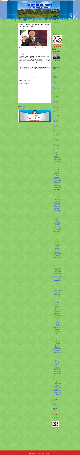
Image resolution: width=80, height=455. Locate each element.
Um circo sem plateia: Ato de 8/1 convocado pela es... (58, 394)
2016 (54, 405)
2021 (54, 399)
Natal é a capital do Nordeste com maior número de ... (58, 220)
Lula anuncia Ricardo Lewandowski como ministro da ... (57, 289)
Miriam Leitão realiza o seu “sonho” (57, 356)
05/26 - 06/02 (55, 125)
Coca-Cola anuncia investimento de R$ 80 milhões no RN (57, 214)
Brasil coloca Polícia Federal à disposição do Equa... (57, 324)
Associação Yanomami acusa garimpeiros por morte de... (57, 339)
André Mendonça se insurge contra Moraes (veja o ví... (57, 358)
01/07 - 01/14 (55, 150)
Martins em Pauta (55, 417)
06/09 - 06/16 (55, 122)
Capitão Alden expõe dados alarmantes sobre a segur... (57, 186)
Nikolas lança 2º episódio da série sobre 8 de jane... (58, 239)
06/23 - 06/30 (55, 120)
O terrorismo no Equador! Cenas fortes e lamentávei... (57, 257)
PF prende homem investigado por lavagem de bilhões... (57, 387)
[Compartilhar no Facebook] (34, 77)
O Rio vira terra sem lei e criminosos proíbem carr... (57, 199)
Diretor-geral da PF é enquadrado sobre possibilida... (58, 272)
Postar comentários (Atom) (23, 106)
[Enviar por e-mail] (31, 77)
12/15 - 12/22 (55, 88)
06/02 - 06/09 (55, 124)
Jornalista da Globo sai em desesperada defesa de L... (57, 179)
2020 (54, 400)
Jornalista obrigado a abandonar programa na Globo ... (57, 231)
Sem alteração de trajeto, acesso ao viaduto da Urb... (57, 286)
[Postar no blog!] (32, 77)
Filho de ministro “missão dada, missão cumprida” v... (57, 306)
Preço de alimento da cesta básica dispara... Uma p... (58, 277)
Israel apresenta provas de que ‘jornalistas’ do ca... (57, 212)
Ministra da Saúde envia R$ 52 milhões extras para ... (57, 314)
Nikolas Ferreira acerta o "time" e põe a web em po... (57, 256)
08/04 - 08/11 (55, 112)
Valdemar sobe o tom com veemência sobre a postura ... (57, 294)
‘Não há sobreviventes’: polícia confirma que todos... (57, 222)
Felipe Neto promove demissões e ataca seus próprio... (57, 248)
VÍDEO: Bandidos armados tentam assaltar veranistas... (57, 379)
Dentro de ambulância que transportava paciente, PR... (57, 268)
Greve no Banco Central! (57, 246)
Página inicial (35, 104)
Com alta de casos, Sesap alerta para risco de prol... (57, 282)
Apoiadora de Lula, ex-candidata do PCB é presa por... (57, 229)
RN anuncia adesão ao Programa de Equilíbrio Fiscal (57, 385)
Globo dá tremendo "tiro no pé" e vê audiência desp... (58, 252)
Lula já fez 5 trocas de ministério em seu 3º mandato (57, 167)
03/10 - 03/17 (55, 139)
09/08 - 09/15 (55, 106)
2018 (54, 403)
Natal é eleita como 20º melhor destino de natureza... (57, 328)
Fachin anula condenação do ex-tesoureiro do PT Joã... (57, 326)
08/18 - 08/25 (55, 110)
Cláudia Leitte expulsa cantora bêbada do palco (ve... (57, 263)
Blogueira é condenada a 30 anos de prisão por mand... (57, 371)
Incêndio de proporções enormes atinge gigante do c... (57, 156)
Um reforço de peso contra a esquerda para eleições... (57, 237)
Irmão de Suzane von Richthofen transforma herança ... (58, 245)
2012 (54, 410)
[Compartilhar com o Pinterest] (34, 77)
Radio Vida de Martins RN (55, 67)
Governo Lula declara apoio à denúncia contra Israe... (57, 317)
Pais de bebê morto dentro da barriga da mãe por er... (57, 181)
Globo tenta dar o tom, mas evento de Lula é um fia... (57, 354)
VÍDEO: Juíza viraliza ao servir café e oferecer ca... (57, 278)
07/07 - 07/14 (55, 117)
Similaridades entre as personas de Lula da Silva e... (57, 177)
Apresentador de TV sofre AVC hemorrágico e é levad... (57, 259)
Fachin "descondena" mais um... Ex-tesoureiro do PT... (57, 300)
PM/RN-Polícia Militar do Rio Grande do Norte (56, 75)
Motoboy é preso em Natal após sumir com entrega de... (57, 175)
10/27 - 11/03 (55, 97)
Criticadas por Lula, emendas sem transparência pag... (58, 241)
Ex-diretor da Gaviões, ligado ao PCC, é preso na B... (57, 154)
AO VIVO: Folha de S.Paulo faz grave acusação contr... (57, 165)
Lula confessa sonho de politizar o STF (57, 273)
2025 (54, 83)
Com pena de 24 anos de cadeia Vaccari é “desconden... (57, 208)
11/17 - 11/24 (55, 93)
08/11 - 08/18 (55, 111)
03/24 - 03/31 (55, 136)
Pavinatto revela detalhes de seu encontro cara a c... (57, 193)
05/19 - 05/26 (55, 126)
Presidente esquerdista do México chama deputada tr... (58, 349)
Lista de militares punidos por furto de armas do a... (57, 368)
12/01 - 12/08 (55, 91)
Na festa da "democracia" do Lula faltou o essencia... (58, 364)
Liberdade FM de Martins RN (55, 68)
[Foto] (34, 37)
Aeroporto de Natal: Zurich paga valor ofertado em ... (57, 377)
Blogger (50, 453)
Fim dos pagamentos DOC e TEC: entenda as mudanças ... (57, 284)
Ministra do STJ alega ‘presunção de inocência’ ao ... (58, 152)
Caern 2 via (53, 72)
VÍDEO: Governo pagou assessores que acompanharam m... (57, 320)
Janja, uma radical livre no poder (57, 275)
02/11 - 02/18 (55, 144)
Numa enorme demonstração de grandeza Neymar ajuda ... (57, 352)
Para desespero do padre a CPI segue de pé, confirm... (57, 337)
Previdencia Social (54, 77)
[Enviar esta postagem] (30, 77)
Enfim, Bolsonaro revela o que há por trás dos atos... (58, 389)
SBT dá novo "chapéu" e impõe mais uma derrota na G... (57, 392)
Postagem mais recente (22, 104)
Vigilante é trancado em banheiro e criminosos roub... (58, 375)
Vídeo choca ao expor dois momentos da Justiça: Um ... (57, 270)
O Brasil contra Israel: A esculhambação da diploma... (57, 203)
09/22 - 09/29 (55, 103)
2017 (54, 404)
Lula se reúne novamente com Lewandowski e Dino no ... (57, 304)
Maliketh (45, 453)
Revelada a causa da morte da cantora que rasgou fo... (57, 250)
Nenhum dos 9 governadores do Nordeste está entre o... (57, 373)
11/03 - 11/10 (55, 96)
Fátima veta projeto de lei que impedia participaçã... (57, 171)
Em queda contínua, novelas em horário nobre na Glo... (57, 370)
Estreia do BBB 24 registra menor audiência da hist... (57, 335)
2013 (54, 409)
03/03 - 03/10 (55, 140)
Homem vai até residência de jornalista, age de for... (57, 293)
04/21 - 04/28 (55, 131)
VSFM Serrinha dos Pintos (55, 65)
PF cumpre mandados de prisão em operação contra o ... (57, 191)
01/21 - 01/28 (55, 148)
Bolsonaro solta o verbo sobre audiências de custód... (57, 207)
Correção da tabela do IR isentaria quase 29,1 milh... (57, 169)
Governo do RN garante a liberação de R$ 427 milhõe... (57, 383)
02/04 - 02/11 (55, 145)
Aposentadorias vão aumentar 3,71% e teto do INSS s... (57, 291)
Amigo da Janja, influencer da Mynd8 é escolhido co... (57, 315)
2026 (54, 82)
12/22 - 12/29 (55, 87)
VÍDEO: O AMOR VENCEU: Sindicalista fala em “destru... (57, 218)
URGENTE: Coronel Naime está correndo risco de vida (57, 160)
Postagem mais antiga (47, 104)
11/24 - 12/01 (55, 92)
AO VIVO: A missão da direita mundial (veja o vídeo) (57, 310)
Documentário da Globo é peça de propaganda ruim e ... (57, 201)
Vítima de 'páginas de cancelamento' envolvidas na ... (58, 329)
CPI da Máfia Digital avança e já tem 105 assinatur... (57, 312)
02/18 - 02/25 (55, 143)
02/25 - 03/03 (55, 141)
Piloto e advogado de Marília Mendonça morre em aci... (57, 391)
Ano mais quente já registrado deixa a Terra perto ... (57, 341)
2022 (54, 398)
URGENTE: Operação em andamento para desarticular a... (57, 266)
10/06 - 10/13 (55, 101)
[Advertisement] (57, 444)
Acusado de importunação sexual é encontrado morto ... (58, 280)
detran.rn (53, 78)
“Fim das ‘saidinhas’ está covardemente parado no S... (57, 205)
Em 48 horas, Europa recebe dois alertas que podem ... (57, 195)
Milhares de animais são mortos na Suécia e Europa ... (57, 261)
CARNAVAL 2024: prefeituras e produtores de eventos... (57, 228)
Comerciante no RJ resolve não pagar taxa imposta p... (57, 197)
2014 (54, 408)
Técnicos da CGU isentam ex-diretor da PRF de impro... (57, 158)
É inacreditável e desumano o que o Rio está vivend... (58, 235)
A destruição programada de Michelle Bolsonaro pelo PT (57, 184)
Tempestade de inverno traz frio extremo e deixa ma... (57, 350)
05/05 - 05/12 (55, 129)
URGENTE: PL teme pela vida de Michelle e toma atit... (58, 161)
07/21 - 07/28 (55, 115)
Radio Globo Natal (54, 66)
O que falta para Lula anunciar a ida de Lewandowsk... (57, 347)
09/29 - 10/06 (55, 102)
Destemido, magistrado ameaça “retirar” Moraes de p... (57, 360)
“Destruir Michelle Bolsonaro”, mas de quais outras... (57, 189)
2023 (54, 396)
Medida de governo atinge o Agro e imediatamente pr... (57, 333)
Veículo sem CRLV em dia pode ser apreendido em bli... (57, 173)
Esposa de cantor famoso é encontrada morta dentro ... (57, 343)
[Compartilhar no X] (33, 77)
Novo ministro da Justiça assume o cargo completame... (57, 163)
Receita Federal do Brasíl (55, 76)
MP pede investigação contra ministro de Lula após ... (57, 233)
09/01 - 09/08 (55, 107)
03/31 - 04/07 (55, 135)
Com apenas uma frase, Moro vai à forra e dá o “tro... (57, 254)
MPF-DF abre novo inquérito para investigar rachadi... (57, 187)
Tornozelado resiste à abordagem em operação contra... (57, 322)
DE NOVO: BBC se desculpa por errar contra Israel (57, 298)
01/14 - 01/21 (55, 149)
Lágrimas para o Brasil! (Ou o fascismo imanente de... (57, 331)
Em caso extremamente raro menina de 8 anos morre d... (57, 243)
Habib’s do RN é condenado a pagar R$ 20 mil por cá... (57, 381)
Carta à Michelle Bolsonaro (57, 182)
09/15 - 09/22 (55, 105)
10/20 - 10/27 (55, 98)
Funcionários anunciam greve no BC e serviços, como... (57, 296)
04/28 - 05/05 (55, 130)
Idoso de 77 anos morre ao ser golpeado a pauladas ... (57, 216)
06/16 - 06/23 (55, 121)
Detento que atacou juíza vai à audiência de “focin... (57, 366)
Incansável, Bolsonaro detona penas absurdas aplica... (57, 362)
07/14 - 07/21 (55, 116)
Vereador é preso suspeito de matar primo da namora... (57, 345)
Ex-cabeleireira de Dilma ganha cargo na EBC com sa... (57, 210)
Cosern (53, 73)
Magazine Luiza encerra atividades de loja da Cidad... (57, 226)
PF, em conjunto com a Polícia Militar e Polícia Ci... (57, 224)
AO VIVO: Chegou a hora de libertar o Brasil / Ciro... (57, 308)
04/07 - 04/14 (55, 134)
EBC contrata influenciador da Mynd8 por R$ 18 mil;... (57, 302)
